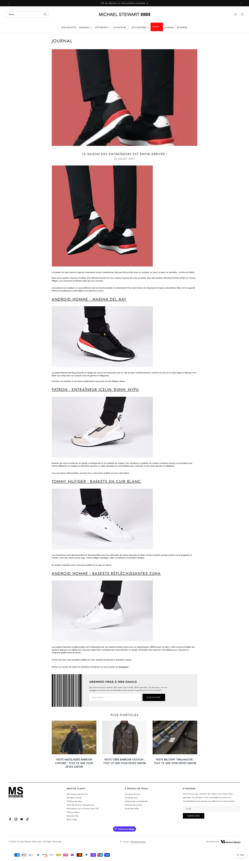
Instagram (123, 667)
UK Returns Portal (74, 797)
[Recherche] (45, 14)
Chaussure (119, 27)
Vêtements (101, 27)
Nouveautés (68, 27)
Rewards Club (73, 815)
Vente (155, 26)
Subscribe (193, 815)
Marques (84, 27)
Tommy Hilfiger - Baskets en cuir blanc (96, 481)
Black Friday (72, 819)
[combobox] (27, 14)
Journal (169, 27)
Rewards (182, 27)
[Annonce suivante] (241, 3)
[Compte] (235, 14)
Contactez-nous (131, 797)
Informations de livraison (77, 794)
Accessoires (139, 27)
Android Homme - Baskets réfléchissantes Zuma (106, 573)
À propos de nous (132, 794)
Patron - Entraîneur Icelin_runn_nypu (95, 389)
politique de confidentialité (136, 801)
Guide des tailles (132, 808)
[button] (241, 14)
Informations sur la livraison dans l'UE (83, 808)
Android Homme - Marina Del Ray (89, 299)
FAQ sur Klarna (73, 812)
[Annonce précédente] (8, 3)
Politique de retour (75, 801)
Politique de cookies (133, 804)
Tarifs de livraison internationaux (80, 804)
